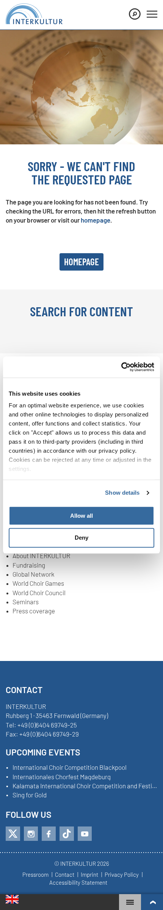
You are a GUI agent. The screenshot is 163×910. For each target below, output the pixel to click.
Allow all (81, 515)
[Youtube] (85, 833)
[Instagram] (31, 833)
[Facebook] (49, 833)
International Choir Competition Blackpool (70, 767)
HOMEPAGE (81, 261)
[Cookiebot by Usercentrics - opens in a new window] (121, 367)
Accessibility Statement (78, 883)
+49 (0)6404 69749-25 (47, 725)
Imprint (89, 875)
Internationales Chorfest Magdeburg (62, 777)
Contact (64, 875)
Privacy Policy (122, 875)
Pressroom (35, 875)
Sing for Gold (30, 795)
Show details (122, 492)
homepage (95, 220)
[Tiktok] (67, 833)
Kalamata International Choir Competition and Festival (85, 786)
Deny (81, 538)
